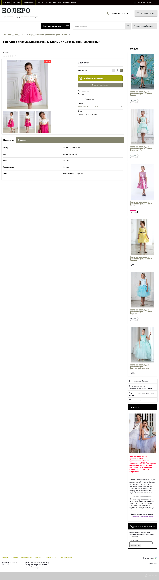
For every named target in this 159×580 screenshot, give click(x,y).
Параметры (8, 140)
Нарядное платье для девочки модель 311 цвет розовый (141, 204)
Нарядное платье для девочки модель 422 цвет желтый (141, 259)
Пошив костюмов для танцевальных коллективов (140, 387)
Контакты (6, 2)
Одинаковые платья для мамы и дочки (142, 394)
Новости (40, 2)
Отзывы (22, 140)
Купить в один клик (100, 85)
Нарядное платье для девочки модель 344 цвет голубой (141, 312)
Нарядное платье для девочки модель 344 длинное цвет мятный (139, 367)
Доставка (16, 2)
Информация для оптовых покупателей (61, 2)
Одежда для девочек (16, 35)
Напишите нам (28, 2)
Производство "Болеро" (138, 381)
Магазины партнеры (137, 400)
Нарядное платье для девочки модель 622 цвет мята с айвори (141, 149)
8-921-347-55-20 (120, 13)
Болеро (81, 94)
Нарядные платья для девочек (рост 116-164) (48, 35)
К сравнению (89, 99)
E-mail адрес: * (135, 540)
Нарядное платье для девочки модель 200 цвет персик (141, 94)
